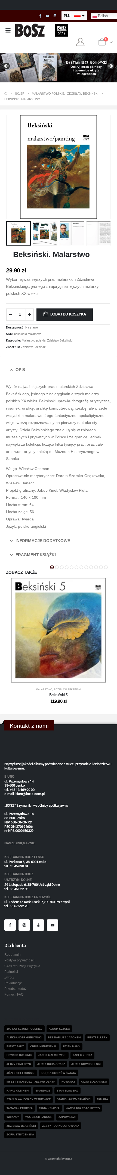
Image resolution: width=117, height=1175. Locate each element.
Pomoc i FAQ (13, 994)
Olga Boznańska (94, 1081)
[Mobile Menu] (7, 30)
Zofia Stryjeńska (20, 1134)
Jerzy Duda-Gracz (51, 1064)
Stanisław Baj (67, 1090)
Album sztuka (59, 1028)
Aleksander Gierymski (24, 1037)
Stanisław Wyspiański (74, 1099)
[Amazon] (38, 925)
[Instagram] (55, 16)
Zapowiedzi (67, 1116)
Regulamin (12, 954)
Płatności (11, 971)
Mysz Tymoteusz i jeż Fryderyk (31, 1081)
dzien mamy (71, 1046)
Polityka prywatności (19, 960)
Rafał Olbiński (18, 1090)
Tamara (102, 1099)
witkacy (13, 1116)
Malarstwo (44, 689)
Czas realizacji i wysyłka (22, 966)
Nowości (68, 1081)
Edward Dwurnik (19, 1055)
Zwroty (9, 977)
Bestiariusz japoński (64, 1037)
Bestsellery (97, 1037)
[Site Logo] (30, 30)
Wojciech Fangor (38, 1116)
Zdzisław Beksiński (59, 340)
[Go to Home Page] (5, 93)
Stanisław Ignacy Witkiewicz (29, 1099)
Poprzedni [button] (7, 66)
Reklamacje (13, 983)
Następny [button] (110, 66)
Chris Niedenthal (43, 1046)
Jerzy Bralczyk (19, 1064)
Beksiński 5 (58, 695)
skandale (42, 1090)
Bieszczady (15, 1046)
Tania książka (49, 1108)
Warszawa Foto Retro (83, 1108)
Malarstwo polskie (33, 340)
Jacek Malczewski (52, 1055)
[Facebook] (40, 16)
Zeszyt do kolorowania (60, 1125)
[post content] (58, 630)
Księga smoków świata (58, 1072)
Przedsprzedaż (15, 988)
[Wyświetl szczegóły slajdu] (58, 68)
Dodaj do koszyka (68, 314)
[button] (13, 167)
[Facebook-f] (10, 925)
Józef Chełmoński (21, 1072)
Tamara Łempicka (20, 1108)
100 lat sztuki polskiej (24, 1028)
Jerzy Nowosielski (86, 1064)
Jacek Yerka (82, 1055)
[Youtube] (47, 16)
